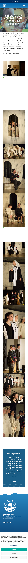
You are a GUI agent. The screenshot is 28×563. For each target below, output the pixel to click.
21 (9, 486)
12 (16, 484)
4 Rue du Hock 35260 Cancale (12, 516)
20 (8, 486)
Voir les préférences (14, 557)
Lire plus (14, 481)
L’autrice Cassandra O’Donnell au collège (14, 454)
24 (13, 486)
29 (19, 486)
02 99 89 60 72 (9, 518)
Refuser (14, 553)
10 (14, 484)
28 (18, 486)
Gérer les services (13, 545)
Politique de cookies (13, 560)
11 (15, 484)
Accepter (14, 549)
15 (20, 484)
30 (20, 486)
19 (7, 486)
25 (14, 486)
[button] (26, 533)
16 (21, 484)
